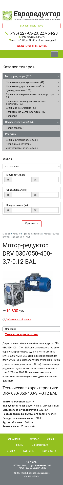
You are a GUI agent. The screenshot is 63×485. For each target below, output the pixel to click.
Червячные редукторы (18, 144)
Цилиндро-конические (21, 108)
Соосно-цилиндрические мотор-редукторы (30, 95)
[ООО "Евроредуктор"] (31, 15)
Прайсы (19, 444)
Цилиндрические (18, 90)
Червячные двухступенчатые (25, 86)
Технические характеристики (21, 334)
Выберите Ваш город (31, 25)
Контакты (28, 450)
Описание (10, 329)
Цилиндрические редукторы (22, 140)
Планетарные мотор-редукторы (26, 112)
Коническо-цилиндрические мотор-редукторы (26, 102)
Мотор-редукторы (18, 76)
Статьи (11, 450)
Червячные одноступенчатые (25, 82)
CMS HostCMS (31, 476)
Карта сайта (49, 450)
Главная (6, 234)
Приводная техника (19, 122)
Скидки (51, 439)
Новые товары (16, 128)
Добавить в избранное (18, 319)
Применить (31, 223)
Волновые (11, 116)
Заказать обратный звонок (32, 45)
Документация (40, 444)
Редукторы (11, 134)
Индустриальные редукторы (22, 148)
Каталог (16, 234)
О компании (14, 439)
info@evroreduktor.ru (33, 37)
